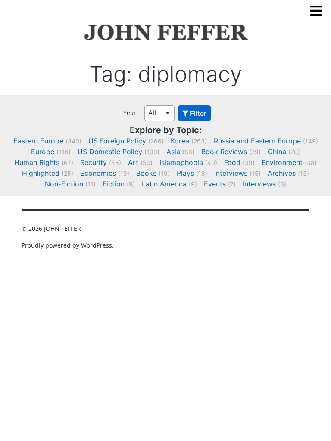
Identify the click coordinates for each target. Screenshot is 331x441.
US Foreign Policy (117, 141)
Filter (197, 113)
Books (146, 173)
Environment (282, 162)
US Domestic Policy (110, 151)
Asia (173, 151)
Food (232, 162)
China (277, 151)
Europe (42, 151)
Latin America (164, 184)
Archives (282, 173)
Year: (130, 113)
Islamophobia (181, 162)
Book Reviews (224, 151)
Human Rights (36, 162)
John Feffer (62, 228)
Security (93, 162)
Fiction (114, 184)
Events (215, 184)
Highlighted (40, 173)
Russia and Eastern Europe (257, 141)
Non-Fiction (64, 184)
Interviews (230, 173)
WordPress (96, 245)
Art (133, 162)
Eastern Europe (38, 141)
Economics (98, 173)
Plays (185, 173)
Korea (180, 141)
